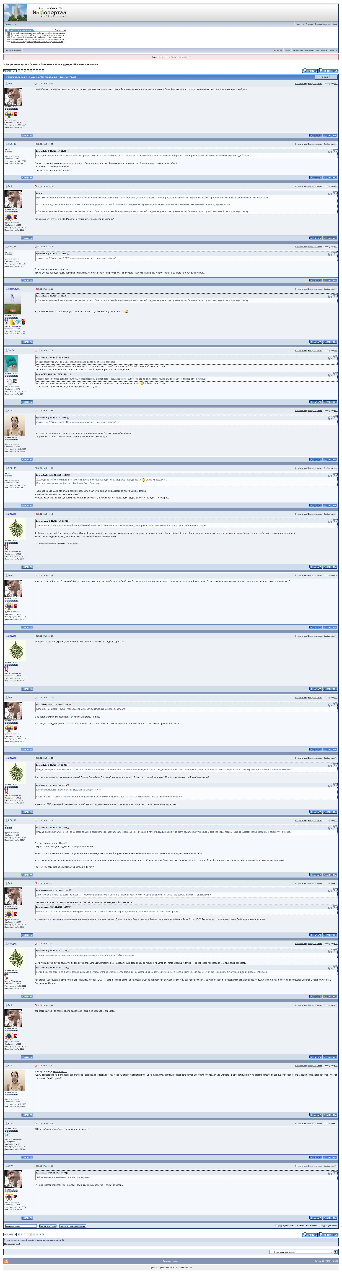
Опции (325, 77)
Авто (335, 24)
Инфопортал (11, 24)
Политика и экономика (86, 64)
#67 (336, 411)
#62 (336, 144)
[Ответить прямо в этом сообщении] (330, 135)
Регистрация (183, 57)
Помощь (333, 50)
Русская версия (157, 1268)
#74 (336, 820)
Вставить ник (301, 84)
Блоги (287, 50)
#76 (336, 944)
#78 (336, 1066)
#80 (336, 1166)
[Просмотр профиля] (13, 96)
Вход (174, 57)
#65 (336, 289)
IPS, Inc (188, 1268)
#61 (336, 84)
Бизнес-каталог (322, 24)
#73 (336, 758)
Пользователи (312, 50)
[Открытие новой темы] (328, 70)
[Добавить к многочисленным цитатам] (315, 135)
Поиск (324, 50)
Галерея (278, 50)
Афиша (309, 24)
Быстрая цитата (315, 84)
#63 (336, 186)
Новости (300, 24)
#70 (336, 575)
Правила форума (13, 50)
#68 (336, 468)
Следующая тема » (328, 1226)
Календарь (298, 50)
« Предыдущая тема (284, 1226)
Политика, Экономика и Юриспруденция (51, 64)
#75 (336, 883)
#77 (336, 1005)
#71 (336, 636)
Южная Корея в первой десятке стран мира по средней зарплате (112, 533)
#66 (336, 350)
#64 (336, 247)
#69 (336, 514)
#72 (336, 697)
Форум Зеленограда (16, 64)
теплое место (60, 1071)
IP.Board (168, 1268)
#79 (336, 1123)
